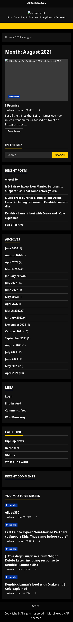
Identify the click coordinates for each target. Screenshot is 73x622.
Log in (9, 396)
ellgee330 (11, 179)
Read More (15, 131)
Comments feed (15, 410)
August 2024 (13, 255)
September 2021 (15, 338)
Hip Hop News (14, 441)
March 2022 (13, 310)
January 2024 (14, 276)
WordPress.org (15, 417)
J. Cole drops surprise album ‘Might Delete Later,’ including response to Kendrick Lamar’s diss (36, 202)
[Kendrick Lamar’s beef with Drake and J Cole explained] (36, 577)
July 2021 (11, 352)
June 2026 (11, 248)
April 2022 (11, 304)
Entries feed (13, 403)
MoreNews (54, 613)
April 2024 (11, 262)
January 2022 (14, 317)
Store (35, 606)
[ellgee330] (36, 505)
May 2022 (11, 297)
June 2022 (11, 290)
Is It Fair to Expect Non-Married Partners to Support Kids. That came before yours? (36, 534)
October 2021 (14, 331)
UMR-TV (10, 455)
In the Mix (14, 96)
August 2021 (13, 345)
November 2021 (15, 324)
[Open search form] (67, 26)
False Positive (14, 225)
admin (10, 110)
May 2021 (11, 366)
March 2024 (13, 269)
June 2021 (11, 359)
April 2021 (11, 373)
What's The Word (16, 462)
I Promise (36, 80)
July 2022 (11, 283)
